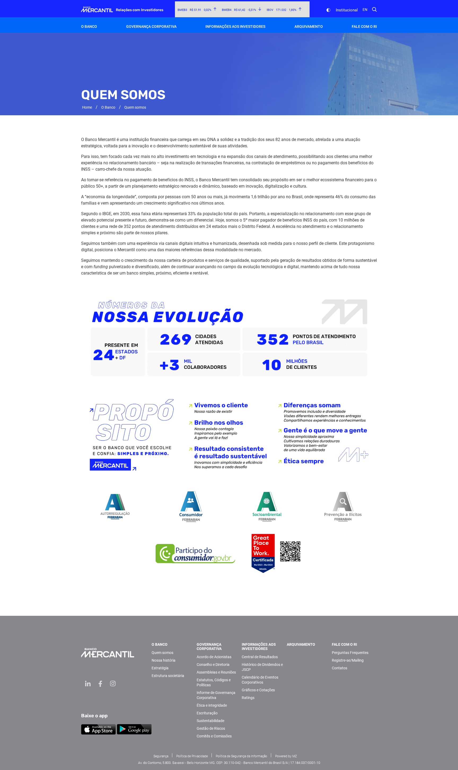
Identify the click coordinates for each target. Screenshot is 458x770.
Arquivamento (308, 26)
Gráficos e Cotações (258, 690)
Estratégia (160, 668)
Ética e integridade (212, 705)
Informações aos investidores (259, 646)
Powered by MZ (286, 756)
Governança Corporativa (209, 646)
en (365, 9)
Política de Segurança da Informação (241, 756)
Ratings (248, 698)
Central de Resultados (260, 657)
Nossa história (163, 660)
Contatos (339, 668)
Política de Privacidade (192, 756)
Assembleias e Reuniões (216, 672)
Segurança (160, 756)
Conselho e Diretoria (213, 664)
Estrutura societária (168, 676)
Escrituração (207, 713)
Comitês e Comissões (214, 736)
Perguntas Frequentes (350, 652)
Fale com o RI (344, 644)
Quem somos (162, 652)
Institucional (347, 10)
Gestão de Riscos (211, 728)
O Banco (108, 107)
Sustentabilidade (210, 721)
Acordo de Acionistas (214, 657)
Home (87, 107)
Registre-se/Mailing (348, 660)
